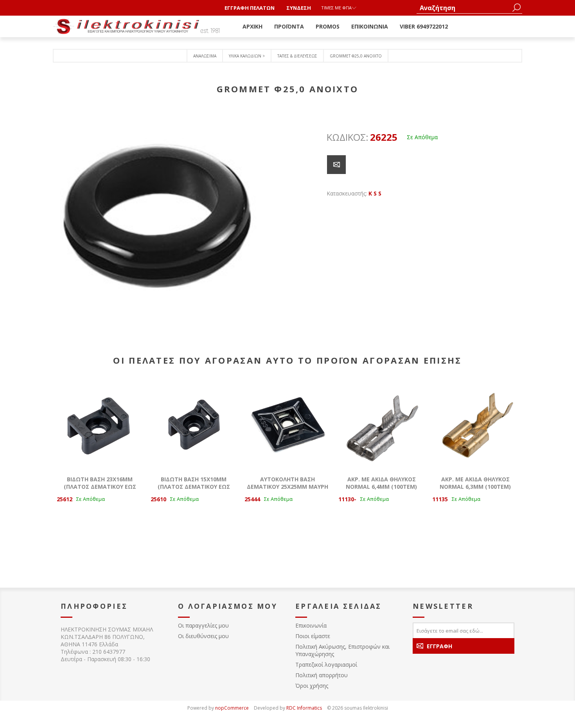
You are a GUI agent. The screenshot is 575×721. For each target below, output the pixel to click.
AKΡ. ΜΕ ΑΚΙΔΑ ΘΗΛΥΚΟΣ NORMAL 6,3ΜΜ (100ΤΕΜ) (475, 482)
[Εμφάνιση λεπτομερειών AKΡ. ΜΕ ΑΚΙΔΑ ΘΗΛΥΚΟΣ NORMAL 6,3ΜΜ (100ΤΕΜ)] (475, 425)
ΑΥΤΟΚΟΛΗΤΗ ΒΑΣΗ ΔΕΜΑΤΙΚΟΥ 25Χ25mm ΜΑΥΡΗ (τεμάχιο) (287, 486)
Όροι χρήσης (311, 685)
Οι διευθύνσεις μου (203, 636)
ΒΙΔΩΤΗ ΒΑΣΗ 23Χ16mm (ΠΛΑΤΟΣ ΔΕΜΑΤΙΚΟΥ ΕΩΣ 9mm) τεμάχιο (100, 486)
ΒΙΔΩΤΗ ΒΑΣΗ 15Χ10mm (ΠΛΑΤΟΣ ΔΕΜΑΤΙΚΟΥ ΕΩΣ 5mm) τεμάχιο (194, 486)
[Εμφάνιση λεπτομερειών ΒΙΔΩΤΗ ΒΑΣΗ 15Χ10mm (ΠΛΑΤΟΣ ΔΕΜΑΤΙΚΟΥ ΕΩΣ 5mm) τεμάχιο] (194, 425)
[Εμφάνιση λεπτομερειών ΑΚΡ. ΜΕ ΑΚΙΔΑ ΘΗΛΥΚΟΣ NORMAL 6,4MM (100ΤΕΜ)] (381, 425)
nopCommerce (232, 708)
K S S (374, 193)
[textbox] (463, 7)
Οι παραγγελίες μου (203, 625)
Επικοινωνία (311, 625)
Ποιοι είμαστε (312, 636)
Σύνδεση (298, 7)
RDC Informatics (304, 708)
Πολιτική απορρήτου (321, 675)
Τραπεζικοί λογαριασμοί (326, 664)
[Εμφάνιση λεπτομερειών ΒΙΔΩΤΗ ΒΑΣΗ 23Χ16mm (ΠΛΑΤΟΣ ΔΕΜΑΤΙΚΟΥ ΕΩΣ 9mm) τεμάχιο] (100, 425)
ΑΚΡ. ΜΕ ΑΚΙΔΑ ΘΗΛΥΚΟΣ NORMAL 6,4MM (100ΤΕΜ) (381, 482)
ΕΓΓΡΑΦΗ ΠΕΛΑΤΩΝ (250, 7)
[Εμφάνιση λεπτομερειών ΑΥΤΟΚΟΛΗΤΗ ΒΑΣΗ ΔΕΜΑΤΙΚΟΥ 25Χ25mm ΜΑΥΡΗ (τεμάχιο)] (287, 425)
